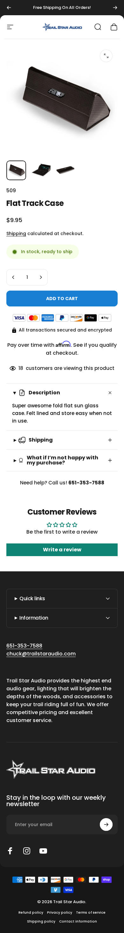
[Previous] (9, 7)
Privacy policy (59, 912)
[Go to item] (16, 170)
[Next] (115, 7)
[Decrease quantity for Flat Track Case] (13, 277)
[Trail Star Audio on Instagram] (27, 851)
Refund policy (30, 912)
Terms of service (91, 912)
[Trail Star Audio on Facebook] (10, 851)
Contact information (78, 921)
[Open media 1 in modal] (106, 55)
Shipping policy (41, 921)
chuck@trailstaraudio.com (41, 653)
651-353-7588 (24, 645)
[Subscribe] (106, 824)
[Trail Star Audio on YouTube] (43, 851)
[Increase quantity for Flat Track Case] (40, 277)
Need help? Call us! (62, 482)
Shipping (16, 233)
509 (11, 190)
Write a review (62, 549)
